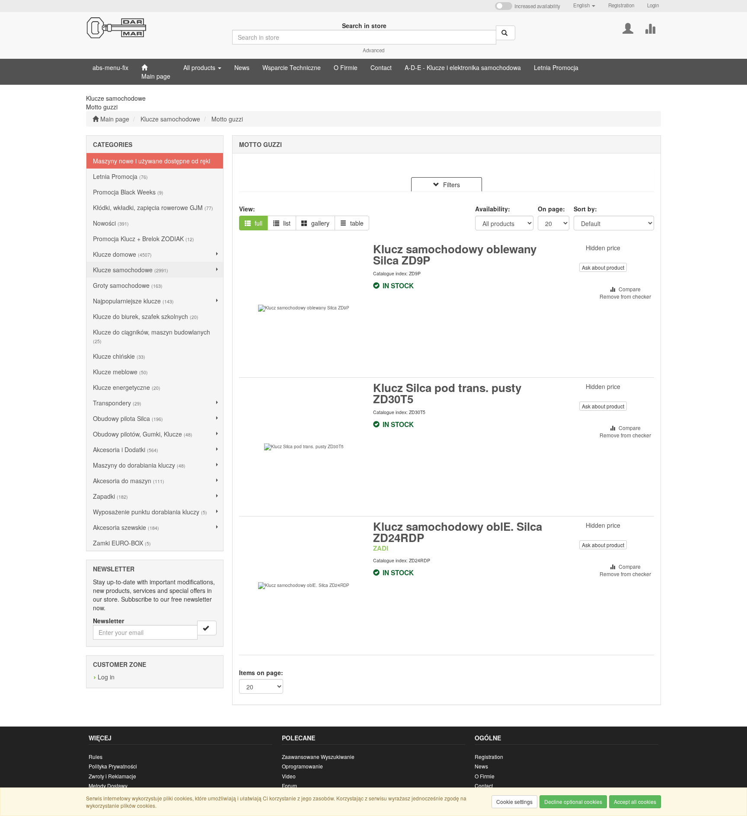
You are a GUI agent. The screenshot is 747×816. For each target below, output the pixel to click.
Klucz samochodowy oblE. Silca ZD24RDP (457, 531)
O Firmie (485, 776)
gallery (319, 223)
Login (653, 5)
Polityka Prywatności (113, 766)
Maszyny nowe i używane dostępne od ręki (151, 160)
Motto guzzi (227, 119)
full (257, 223)
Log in (106, 677)
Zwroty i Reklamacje (112, 776)
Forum (289, 785)
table (356, 223)
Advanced (373, 50)
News (481, 766)
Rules (95, 756)
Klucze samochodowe (170, 119)
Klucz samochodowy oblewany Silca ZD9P (454, 254)
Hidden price (603, 247)
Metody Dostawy (108, 785)
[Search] (505, 33)
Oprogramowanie (302, 766)
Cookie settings (514, 801)
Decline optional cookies (573, 801)
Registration (621, 5)
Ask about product (603, 267)
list (285, 223)
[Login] (628, 27)
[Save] (207, 628)
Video (289, 776)
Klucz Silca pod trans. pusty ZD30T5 (447, 393)
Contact (484, 785)
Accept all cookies (635, 801)
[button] (584, 5)
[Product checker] (650, 27)
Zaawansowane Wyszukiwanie (318, 756)
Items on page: (261, 672)
